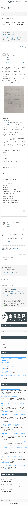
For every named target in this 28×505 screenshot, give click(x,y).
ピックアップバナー (8, 241)
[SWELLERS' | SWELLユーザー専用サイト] (14, 2)
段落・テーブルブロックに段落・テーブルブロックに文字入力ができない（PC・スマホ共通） (13, 293)
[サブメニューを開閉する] (25, 342)
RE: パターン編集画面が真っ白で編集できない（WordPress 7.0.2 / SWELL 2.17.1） (12, 425)
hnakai (3, 368)
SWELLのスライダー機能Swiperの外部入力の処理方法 (14, 376)
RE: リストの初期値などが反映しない (10, 389)
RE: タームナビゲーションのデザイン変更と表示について (13, 404)
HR (2, 378)
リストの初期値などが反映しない (9, 367)
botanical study (5, 411)
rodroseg (15, 289)
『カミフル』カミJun (7, 372)
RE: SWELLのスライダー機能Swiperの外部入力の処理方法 (14, 414)
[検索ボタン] (26, 2)
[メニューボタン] (2, 2)
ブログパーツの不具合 (6, 362)
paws (3, 364)
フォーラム (4, 341)
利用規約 (5, 120)
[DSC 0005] (14, 112)
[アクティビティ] (8, 57)
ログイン (4, 344)
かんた (12, 34)
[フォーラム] (2, 18)
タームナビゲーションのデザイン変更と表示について (13, 457)
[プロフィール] (7, 57)
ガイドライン (6, 122)
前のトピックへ (7, 272)
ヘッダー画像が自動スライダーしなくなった (12, 371)
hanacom (4, 468)
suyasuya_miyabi (12, 54)
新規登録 (4, 347)
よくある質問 (6, 124)
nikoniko (4, 360)
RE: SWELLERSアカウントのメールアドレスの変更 (14, 442)
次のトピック (16, 272)
